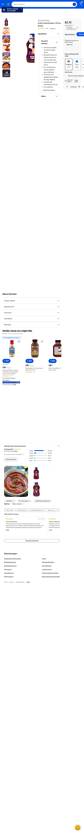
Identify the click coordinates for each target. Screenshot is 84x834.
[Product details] (58, 300)
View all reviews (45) (32, 541)
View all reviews (11, 459)
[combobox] (44, 4)
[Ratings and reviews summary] (58, 445)
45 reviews (14, 451)
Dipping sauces (8, 576)
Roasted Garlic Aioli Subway (12, 558)
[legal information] (77, 28)
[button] (26, 48)
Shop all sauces (9, 573)
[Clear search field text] (72, 4)
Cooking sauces (47, 569)
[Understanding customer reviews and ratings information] (23, 454)
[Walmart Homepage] (8, 4)
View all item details (49, 90)
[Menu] (3, 4)
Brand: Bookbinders (48, 562)
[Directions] (58, 312)
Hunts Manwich (46, 566)
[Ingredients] (58, 33)
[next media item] (30, 46)
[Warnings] (58, 324)
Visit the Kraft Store (44, 20)
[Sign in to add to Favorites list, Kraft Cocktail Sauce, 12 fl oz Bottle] (31, 41)
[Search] (74, 4)
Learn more (76, 80)
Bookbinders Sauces (10, 566)
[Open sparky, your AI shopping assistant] (78, 828)
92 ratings (52, 28)
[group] (46, 28)
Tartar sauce (8, 569)
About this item (9, 294)
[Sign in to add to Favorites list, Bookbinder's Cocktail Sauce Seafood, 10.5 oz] (42, 341)
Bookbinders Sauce (10, 562)
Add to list (73, 86)
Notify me (69, 44)
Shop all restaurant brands (50, 573)
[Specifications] (58, 306)
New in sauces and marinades (51, 576)
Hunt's (44, 558)
